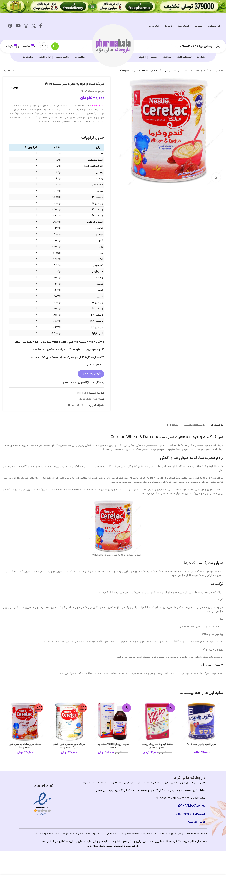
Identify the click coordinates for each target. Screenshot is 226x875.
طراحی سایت (132, 846)
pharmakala (183, 814)
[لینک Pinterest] (10, 26)
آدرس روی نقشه (196, 822)
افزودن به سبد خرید (91, 373)
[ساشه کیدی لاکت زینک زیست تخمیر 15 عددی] (157, 721)
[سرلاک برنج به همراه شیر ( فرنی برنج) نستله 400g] (69, 721)
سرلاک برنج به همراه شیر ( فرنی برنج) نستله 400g (69, 745)
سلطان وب (93, 846)
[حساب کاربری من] (218, 46)
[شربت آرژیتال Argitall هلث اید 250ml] (113, 721)
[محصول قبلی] (13, 71)
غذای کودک (199, 71)
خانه (221, 71)
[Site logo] (113, 46)
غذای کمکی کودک (181, 71)
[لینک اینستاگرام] (26, 26)
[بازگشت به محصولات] (9, 71)
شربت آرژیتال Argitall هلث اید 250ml (113, 745)
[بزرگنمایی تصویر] (216, 177)
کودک (212, 71)
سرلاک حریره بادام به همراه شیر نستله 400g (25, 745)
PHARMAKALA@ (189, 806)
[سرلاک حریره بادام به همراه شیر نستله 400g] (25, 721)
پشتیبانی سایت (114, 846)
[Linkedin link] (73, 405)
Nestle (14, 88)
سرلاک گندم (98, 105)
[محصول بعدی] (5, 71)
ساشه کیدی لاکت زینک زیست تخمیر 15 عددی (157, 745)
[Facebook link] (41, 26)
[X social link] (34, 26)
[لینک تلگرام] (69, 405)
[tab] (217, 423)
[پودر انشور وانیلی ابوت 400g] (201, 721)
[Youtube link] (18, 26)
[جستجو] (55, 46)
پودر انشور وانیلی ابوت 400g (201, 744)
